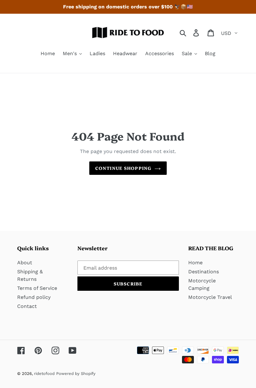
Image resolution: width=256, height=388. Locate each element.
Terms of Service (37, 288)
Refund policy (34, 297)
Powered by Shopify (76, 373)
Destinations (203, 272)
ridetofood (44, 373)
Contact (27, 306)
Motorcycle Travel (210, 297)
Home (195, 263)
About (24, 263)
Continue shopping (123, 168)
